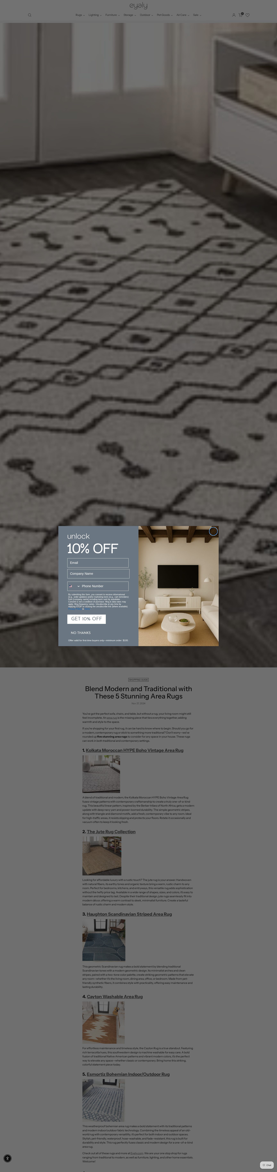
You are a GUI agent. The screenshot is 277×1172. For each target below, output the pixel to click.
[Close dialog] (213, 531)
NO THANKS (81, 633)
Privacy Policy (75, 609)
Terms (87, 609)
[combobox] (73, 586)
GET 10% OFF (86, 619)
